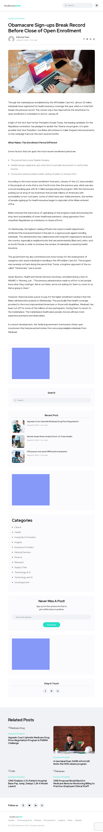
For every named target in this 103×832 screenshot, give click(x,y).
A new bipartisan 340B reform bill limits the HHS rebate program (71, 762)
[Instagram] (41, 805)
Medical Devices (22, 552)
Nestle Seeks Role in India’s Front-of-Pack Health (49, 436)
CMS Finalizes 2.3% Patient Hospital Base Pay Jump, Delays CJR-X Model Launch (28, 783)
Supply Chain (20, 567)
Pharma (18, 557)
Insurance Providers (24, 547)
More (70, 820)
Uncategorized (21, 582)
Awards (78, 820)
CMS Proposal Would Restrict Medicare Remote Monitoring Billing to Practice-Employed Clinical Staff (74, 783)
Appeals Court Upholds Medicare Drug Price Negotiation (53, 421)
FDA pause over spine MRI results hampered (47, 451)
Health (17, 532)
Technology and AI (23, 577)
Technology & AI (22, 572)
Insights (18, 542)
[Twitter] (29, 805)
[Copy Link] (94, 39)
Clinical (17, 527)
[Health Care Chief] (12, 5)
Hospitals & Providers (25, 537)
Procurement (50, 820)
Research (19, 562)
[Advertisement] (31, 363)
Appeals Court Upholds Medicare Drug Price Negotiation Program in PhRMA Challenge (28, 740)
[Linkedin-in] (35, 805)
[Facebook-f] (23, 805)
